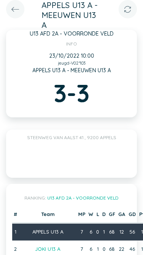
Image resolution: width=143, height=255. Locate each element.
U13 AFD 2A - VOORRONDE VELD (83, 198)
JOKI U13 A (47, 249)
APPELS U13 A (47, 232)
